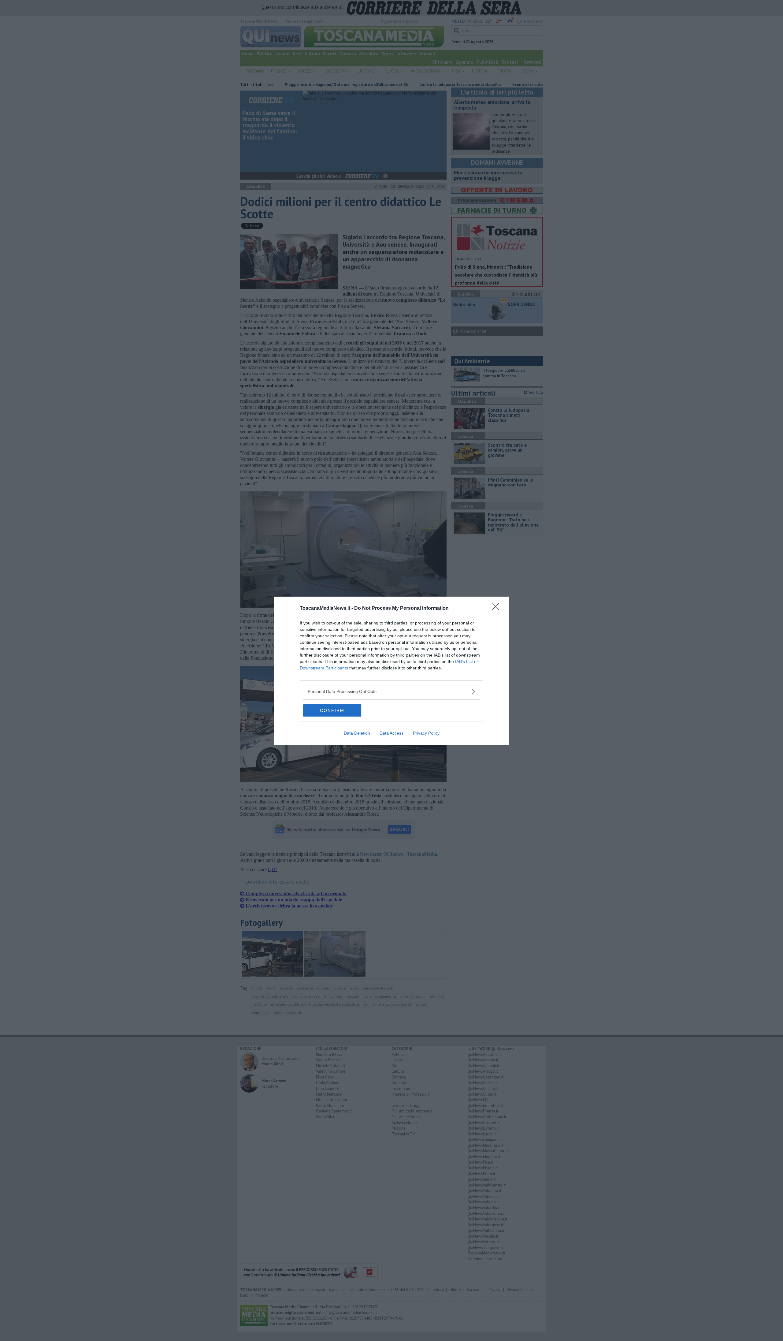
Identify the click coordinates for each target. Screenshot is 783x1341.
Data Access (391, 733)
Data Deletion (357, 733)
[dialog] (391, 671)
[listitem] (391, 691)
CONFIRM (332, 710)
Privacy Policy (426, 733)
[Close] (497, 608)
